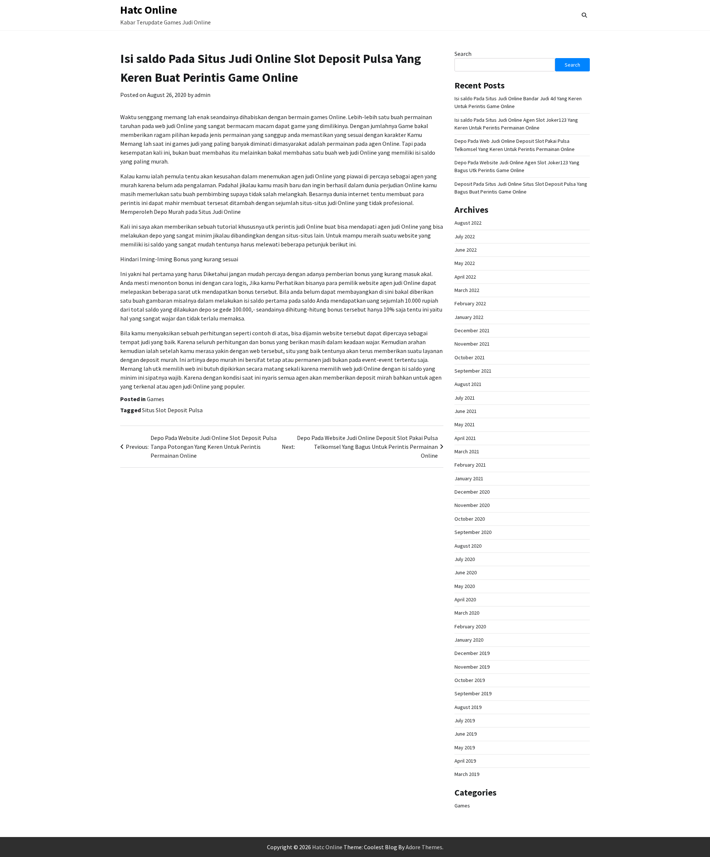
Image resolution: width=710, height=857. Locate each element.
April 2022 (465, 276)
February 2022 (470, 303)
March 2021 (466, 451)
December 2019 (472, 653)
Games (155, 399)
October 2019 (469, 680)
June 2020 (465, 572)
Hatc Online (148, 10)
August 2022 (467, 222)
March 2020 (466, 612)
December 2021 (472, 330)
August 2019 (467, 707)
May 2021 (464, 424)
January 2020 (468, 639)
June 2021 (465, 411)
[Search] (584, 15)
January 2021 (468, 478)
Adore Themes (424, 847)
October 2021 (469, 357)
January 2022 (468, 317)
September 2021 (472, 370)
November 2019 (472, 666)
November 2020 (472, 505)
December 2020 (472, 491)
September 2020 (472, 532)
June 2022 (465, 249)
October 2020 (469, 518)
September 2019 (472, 693)
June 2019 (465, 733)
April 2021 (465, 438)
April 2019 (465, 760)
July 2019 (464, 720)
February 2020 (470, 626)
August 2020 (467, 545)
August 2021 (467, 384)
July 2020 (464, 559)
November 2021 (472, 343)
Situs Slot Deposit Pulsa (172, 410)
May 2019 (464, 747)
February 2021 (470, 464)
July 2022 (464, 236)
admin (202, 94)
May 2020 (464, 586)
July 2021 (464, 397)
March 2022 (466, 290)
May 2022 (464, 263)
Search (462, 53)
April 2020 (465, 599)
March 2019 (466, 774)
